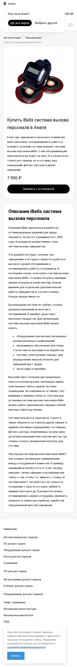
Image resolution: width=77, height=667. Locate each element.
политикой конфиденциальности (26, 647)
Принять (16, 655)
